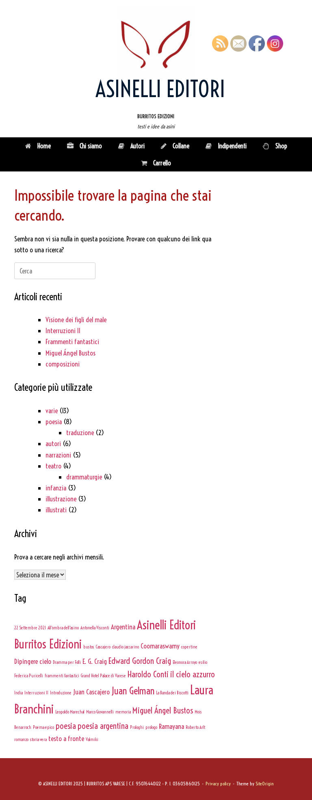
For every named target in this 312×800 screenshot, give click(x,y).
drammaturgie (84, 477)
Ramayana (171, 726)
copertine (189, 647)
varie (52, 410)
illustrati (56, 509)
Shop (281, 146)
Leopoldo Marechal (69, 712)
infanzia (56, 487)
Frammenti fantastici (72, 341)
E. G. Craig (94, 661)
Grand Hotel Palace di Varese (103, 676)
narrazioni (58, 455)
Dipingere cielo (32, 661)
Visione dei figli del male (76, 319)
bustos (88, 647)
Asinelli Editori (166, 625)
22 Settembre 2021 (30, 628)
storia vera (38, 739)
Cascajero (103, 647)
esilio (203, 662)
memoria (123, 712)
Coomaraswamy (160, 646)
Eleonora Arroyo (185, 662)
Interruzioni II (63, 330)
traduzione (80, 432)
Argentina (123, 626)
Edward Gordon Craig (139, 660)
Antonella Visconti (94, 628)
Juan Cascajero (91, 691)
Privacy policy (218, 784)
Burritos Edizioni (48, 644)
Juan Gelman (132, 691)
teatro (53, 466)
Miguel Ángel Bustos (70, 353)
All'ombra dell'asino (63, 628)
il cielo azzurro (192, 674)
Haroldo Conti (148, 674)
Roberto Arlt (195, 727)
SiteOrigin (265, 784)
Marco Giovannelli (100, 712)
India (18, 693)
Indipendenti (232, 146)
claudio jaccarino (125, 647)
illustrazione (61, 498)
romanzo (21, 739)
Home (44, 146)
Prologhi (137, 727)
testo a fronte (66, 738)
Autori (137, 146)
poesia (54, 421)
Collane (181, 146)
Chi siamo (91, 146)
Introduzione (61, 693)
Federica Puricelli (28, 676)
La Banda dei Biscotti (172, 693)
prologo (151, 727)
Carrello (162, 163)
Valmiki (92, 739)
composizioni (63, 364)
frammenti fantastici (62, 676)
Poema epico (43, 727)
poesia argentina (103, 725)
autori (53, 443)
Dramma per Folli (67, 662)
